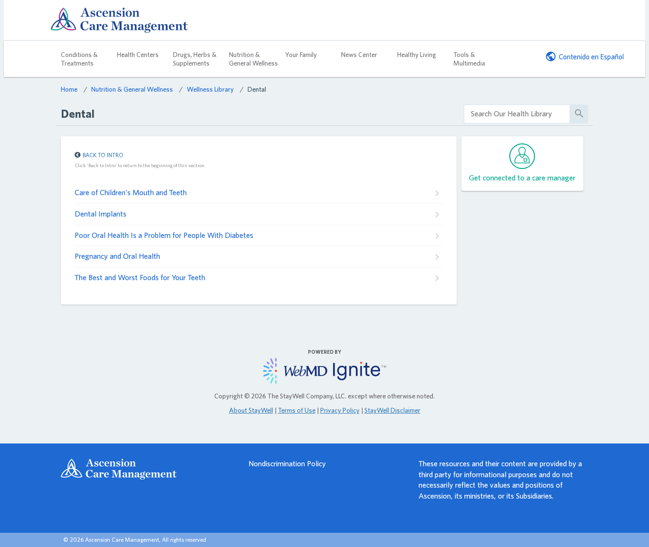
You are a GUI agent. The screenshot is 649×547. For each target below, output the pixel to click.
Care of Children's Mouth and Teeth (131, 192)
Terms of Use (296, 410)
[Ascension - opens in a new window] (145, 469)
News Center (359, 54)
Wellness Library (210, 89)
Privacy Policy (340, 410)
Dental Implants (100, 213)
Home (69, 89)
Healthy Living (416, 54)
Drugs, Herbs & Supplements (195, 59)
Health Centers (138, 54)
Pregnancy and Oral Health (117, 256)
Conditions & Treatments (79, 59)
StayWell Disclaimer (392, 410)
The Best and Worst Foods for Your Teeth (140, 277)
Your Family (301, 54)
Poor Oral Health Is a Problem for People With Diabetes (164, 235)
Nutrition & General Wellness (253, 59)
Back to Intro (103, 155)
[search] (517, 114)
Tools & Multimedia (469, 59)
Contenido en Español (591, 56)
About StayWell (251, 410)
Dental (257, 89)
